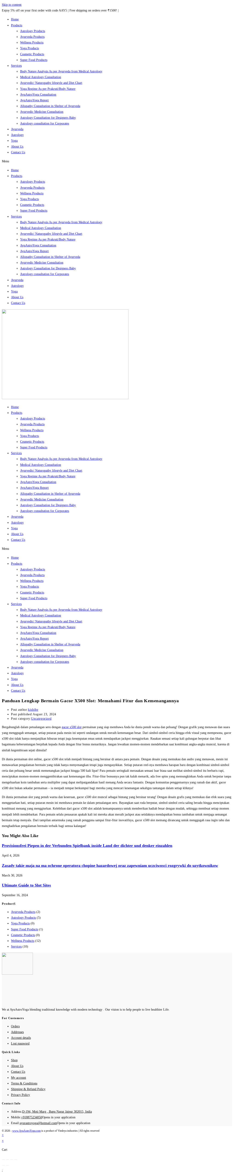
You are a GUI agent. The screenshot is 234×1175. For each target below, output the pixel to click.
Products (16, 25)
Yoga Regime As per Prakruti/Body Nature (47, 89)
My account (18, 1077)
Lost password (20, 1043)
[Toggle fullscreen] (11, 1159)
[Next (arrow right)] (7, 1165)
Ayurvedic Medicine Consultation (41, 111)
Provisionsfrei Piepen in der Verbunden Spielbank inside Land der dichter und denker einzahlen (87, 845)
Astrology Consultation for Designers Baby (48, 117)
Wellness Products (31, 42)
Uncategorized (41, 718)
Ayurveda (17, 129)
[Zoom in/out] (15, 1159)
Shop (14, 1060)
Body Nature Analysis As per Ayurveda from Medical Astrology (61, 71)
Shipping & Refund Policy (28, 1089)
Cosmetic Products (32, 54)
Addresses (17, 1032)
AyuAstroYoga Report (34, 100)
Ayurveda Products (32, 37)
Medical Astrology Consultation (40, 77)
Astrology (17, 135)
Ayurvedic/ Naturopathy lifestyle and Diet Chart (51, 83)
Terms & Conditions (24, 1083)
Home (15, 19)
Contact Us (18, 152)
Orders (15, 1026)
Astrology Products (32, 31)
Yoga (14, 140)
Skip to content (11, 4)
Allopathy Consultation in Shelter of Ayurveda (50, 106)
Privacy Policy (20, 1095)
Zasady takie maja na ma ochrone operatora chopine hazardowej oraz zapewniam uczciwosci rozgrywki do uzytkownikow (110, 865)
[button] (117, 161)
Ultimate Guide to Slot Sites (26, 885)
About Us (17, 146)
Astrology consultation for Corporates (44, 123)
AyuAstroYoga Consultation (38, 94)
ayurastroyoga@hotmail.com (38, 1123)
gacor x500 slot (72, 727)
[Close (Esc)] (3, 1159)
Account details (21, 1038)
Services (16, 65)
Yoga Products (29, 48)
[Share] (7, 1159)
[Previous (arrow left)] (3, 1165)
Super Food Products (33, 60)
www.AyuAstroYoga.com (26, 1130)
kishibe (33, 709)
